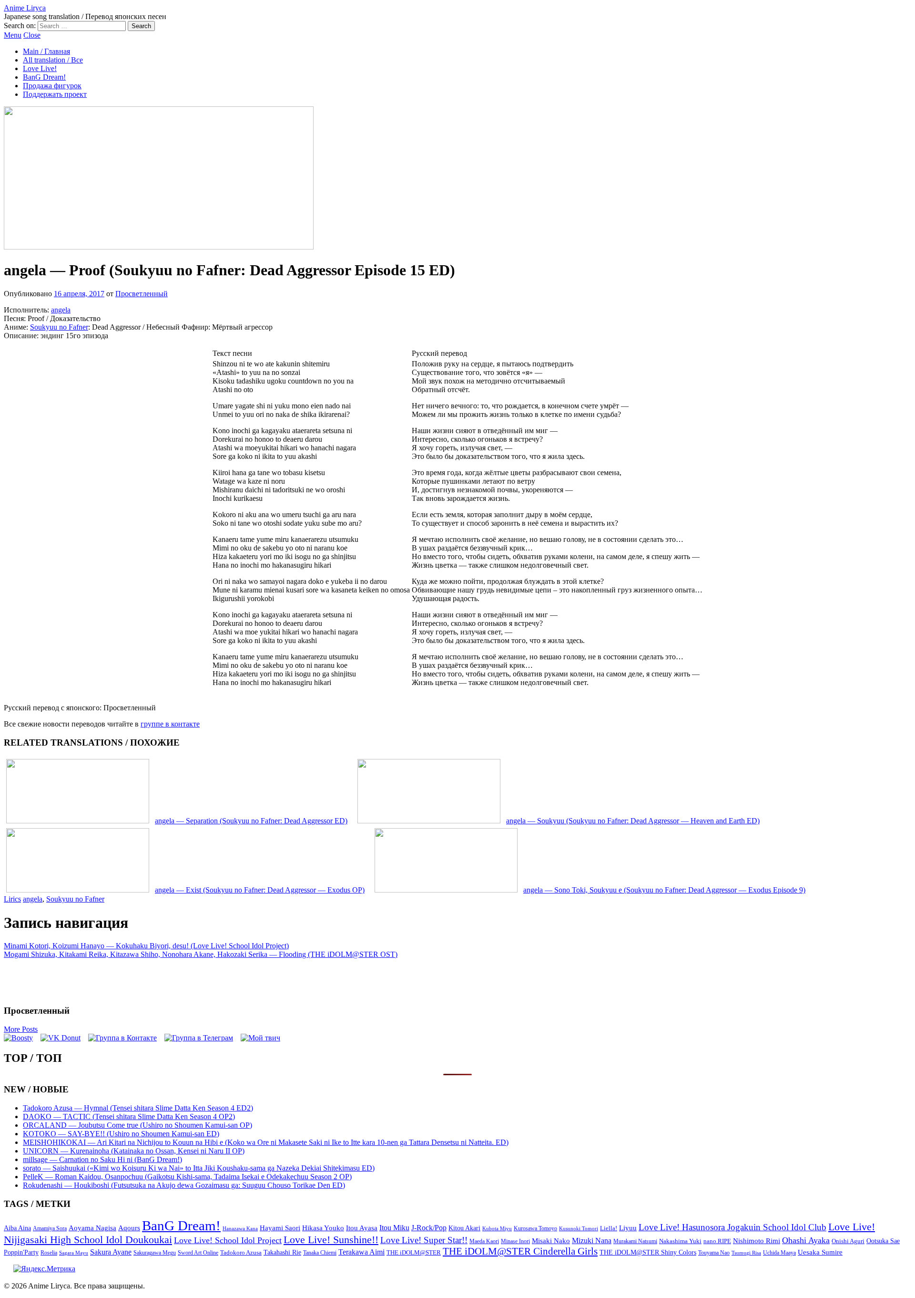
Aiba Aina (17, 1228)
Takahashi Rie (282, 1252)
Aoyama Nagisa (92, 1228)
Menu (12, 35)
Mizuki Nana (591, 1240)
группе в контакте (170, 724)
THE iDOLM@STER (413, 1252)
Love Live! (40, 68)
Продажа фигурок (52, 86)
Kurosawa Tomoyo (535, 1228)
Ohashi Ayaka (806, 1240)
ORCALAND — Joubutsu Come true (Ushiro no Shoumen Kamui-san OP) (137, 1125)
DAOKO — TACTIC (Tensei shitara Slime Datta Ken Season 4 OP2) (129, 1116)
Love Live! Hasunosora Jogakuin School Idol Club (732, 1227)
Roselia (49, 1253)
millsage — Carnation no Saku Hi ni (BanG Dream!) (102, 1159)
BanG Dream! (44, 77)
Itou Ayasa (361, 1228)
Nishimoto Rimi (756, 1241)
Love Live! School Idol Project (228, 1240)
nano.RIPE (717, 1241)
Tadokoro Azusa (241, 1252)
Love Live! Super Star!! (424, 1240)
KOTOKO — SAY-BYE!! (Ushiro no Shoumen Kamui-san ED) (121, 1134)
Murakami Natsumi (635, 1241)
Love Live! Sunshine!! (331, 1240)
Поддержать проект (55, 94)
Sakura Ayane (111, 1251)
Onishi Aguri (848, 1241)
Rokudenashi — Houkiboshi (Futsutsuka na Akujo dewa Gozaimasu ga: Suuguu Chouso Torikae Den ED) (184, 1185)
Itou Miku (394, 1228)
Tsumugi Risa (746, 1253)
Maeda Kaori (484, 1241)
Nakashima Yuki (680, 1241)
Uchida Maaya (779, 1252)
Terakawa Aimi (361, 1252)
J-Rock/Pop (429, 1228)
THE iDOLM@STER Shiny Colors (648, 1252)
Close (32, 35)
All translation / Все (53, 60)
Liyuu (628, 1228)
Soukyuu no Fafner (59, 327)
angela (61, 310)
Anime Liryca (25, 8)
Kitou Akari (464, 1228)
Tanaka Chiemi (319, 1253)
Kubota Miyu (497, 1228)
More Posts (21, 1029)
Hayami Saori (280, 1228)
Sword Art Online (198, 1252)
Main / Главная (46, 51)
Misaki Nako (551, 1241)
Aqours (129, 1228)
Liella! (608, 1228)
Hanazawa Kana (240, 1228)
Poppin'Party (21, 1252)
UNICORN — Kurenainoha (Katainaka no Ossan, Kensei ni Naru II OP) (133, 1151)
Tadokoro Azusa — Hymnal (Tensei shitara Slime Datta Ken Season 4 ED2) (138, 1108)
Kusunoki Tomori (578, 1228)
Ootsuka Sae (883, 1241)
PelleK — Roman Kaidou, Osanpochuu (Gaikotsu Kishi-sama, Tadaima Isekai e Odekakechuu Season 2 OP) (187, 1177)
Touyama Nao (714, 1252)
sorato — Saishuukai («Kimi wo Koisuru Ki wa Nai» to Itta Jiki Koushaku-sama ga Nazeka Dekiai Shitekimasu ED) (199, 1168)
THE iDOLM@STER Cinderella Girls (520, 1251)
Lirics (12, 899)
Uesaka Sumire (820, 1252)
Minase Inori (515, 1241)
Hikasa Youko (323, 1228)
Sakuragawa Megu (154, 1253)
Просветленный (141, 294)
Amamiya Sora (50, 1228)
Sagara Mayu (73, 1253)
